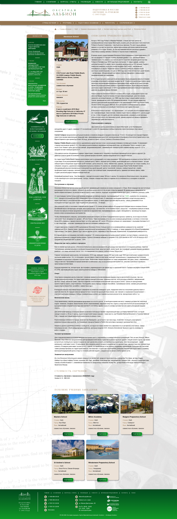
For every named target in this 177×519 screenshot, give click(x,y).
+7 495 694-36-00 (144, 7)
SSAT (57, 198)
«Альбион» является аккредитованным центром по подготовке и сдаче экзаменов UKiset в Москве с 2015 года (37, 272)
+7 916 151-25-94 (144, 12)
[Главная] (55, 29)
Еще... (45, 100)
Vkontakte (51, 510)
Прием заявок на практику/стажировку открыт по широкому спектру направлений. (37, 299)
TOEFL (127, 196)
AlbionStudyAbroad (85, 496)
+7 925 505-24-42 (144, 10)
